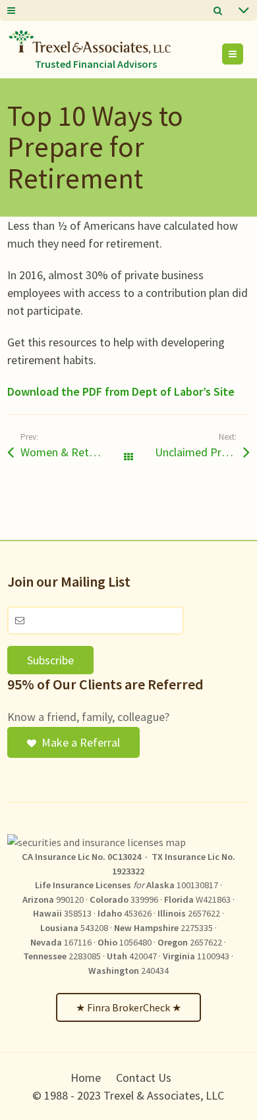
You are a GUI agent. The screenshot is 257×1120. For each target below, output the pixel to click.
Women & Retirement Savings (74, 452)
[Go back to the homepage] (89, 42)
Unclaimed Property (202, 452)
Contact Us (143, 1077)
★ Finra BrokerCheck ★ (128, 1007)
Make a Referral (81, 742)
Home (86, 1077)
